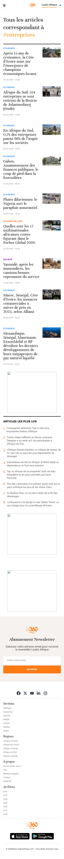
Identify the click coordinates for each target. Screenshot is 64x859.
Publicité (7, 781)
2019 (5, 803)
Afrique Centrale (10, 748)
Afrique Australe (10, 756)
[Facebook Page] (19, 693)
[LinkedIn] (39, 693)
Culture (6, 723)
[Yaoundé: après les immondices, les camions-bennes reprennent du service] (52, 263)
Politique (7, 708)
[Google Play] (43, 836)
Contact (7, 777)
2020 (5, 799)
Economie (9, 48)
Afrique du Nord (10, 741)
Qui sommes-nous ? (12, 766)
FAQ (5, 770)
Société (7, 259)
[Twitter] (25, 693)
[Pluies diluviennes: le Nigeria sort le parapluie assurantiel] (52, 198)
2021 (5, 795)
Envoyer (32, 669)
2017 (5, 810)
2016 (5, 814)
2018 (5, 806)
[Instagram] (45, 693)
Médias (6, 727)
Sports (6, 731)
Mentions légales (11, 774)
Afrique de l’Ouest (11, 745)
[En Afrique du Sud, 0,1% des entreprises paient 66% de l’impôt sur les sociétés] (52, 129)
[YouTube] (32, 693)
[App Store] (20, 836)
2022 (5, 791)
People (6, 719)
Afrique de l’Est (12, 221)
